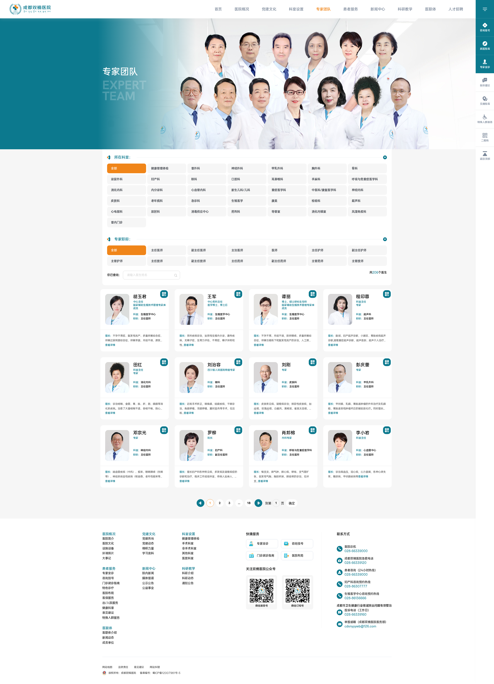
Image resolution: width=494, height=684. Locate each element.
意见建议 (108, 613)
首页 (218, 9)
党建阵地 (148, 539)
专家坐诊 (108, 573)
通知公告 (188, 583)
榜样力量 (148, 548)
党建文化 (269, 9)
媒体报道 (148, 578)
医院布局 (108, 593)
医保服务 (108, 598)
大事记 (106, 558)
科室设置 (296, 9)
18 (248, 503)
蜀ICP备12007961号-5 (166, 673)
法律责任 (123, 667)
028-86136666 (355, 598)
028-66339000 (356, 551)
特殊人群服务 (111, 618)
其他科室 (188, 553)
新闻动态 (108, 638)
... (239, 503)
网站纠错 (155, 667)
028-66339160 (355, 614)
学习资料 (148, 553)
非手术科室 (189, 548)
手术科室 (188, 543)
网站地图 (107, 667)
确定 (292, 503)
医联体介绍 (109, 633)
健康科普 (108, 608)
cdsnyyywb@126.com (360, 626)
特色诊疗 (108, 588)
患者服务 (350, 9)
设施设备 (108, 548)
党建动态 (148, 543)
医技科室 (188, 558)
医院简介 (108, 539)
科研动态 (188, 578)
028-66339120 (355, 563)
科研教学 (405, 9)
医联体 (430, 9)
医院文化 (108, 543)
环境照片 (108, 553)
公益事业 (148, 588)
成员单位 (108, 643)
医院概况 (241, 9)
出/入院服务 (110, 603)
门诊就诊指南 (111, 583)
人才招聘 (455, 9)
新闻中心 (377, 9)
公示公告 (148, 583)
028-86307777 (355, 586)
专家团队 (323, 9)
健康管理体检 (190, 539)
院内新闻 (148, 573)
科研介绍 (188, 573)
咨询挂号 (108, 578)
